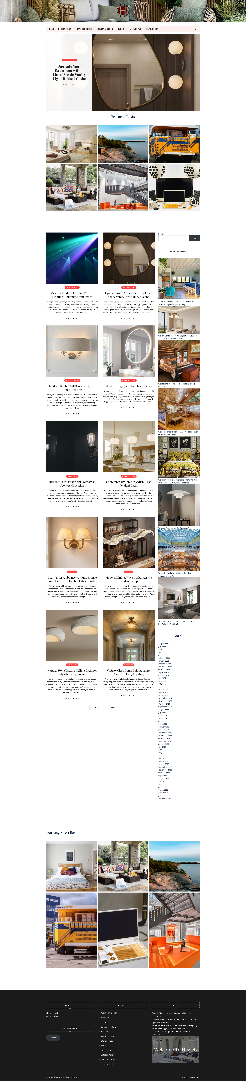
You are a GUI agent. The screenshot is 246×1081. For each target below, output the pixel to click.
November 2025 (165, 666)
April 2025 (162, 686)
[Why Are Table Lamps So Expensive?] (179, 505)
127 (107, 708)
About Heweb (136, 29)
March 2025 (163, 689)
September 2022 (165, 775)
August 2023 (163, 744)
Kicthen (128, 572)
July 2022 (162, 781)
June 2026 (162, 649)
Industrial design (105, 29)
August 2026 (163, 643)
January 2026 (163, 661)
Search (161, 234)
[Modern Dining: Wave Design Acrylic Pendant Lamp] (129, 542)
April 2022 (162, 787)
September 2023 (165, 741)
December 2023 (165, 732)
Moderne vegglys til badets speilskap (128, 386)
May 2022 (162, 784)
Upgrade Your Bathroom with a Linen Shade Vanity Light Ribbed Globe (128, 295)
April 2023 (162, 755)
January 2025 (163, 695)
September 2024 (165, 706)
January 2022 (163, 795)
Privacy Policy (152, 29)
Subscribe (53, 1037)
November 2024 (165, 701)
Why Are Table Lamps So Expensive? (173, 528)
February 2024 (164, 727)
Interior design (64, 29)
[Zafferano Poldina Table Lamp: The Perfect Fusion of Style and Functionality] (179, 279)
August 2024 (163, 709)
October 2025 (164, 669)
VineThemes (195, 1077)
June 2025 (162, 681)
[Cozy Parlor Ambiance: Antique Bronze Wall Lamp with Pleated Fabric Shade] (72, 542)
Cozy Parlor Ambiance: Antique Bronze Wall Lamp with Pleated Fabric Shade (72, 579)
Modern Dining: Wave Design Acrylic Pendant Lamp (128, 579)
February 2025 (164, 692)
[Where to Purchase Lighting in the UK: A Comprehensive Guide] (179, 550)
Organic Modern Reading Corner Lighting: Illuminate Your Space (72, 295)
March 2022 (163, 790)
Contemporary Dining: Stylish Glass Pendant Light (128, 483)
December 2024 (165, 698)
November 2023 (165, 735)
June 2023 (162, 749)
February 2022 (164, 793)
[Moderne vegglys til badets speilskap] (129, 351)
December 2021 (165, 798)
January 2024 (163, 729)
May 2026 (162, 652)
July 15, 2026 (69, 82)
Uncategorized (72, 287)
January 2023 (163, 764)
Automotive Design (109, 1013)
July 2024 (162, 712)
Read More (72, 318)
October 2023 (164, 738)
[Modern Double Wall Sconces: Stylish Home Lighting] (72, 351)
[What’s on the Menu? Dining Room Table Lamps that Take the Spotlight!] (179, 598)
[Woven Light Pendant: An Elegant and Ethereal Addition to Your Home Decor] (179, 320)
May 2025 (162, 684)
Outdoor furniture (108, 1059)
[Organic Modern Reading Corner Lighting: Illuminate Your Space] (72, 258)
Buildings (122, 29)
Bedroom (72, 572)
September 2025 (165, 672)
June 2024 (162, 715)
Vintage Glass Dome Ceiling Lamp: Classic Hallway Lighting (128, 672)
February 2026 (164, 658)
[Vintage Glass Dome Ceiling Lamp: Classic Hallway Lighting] (129, 635)
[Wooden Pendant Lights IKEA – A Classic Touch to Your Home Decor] (179, 409)
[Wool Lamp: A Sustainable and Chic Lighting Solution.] (179, 361)
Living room (72, 476)
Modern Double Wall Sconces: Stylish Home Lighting (69, 72)
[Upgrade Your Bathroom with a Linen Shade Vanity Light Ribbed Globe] (129, 258)
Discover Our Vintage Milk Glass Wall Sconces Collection (72, 483)
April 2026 (162, 655)
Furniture (128, 665)
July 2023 (162, 747)
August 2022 (163, 778)
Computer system (108, 1027)
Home (51, 29)
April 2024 (162, 721)
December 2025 (165, 663)
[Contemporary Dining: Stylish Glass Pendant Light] (129, 446)
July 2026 (162, 646)
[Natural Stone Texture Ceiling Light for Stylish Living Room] (72, 635)
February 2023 (164, 761)
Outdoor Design (84, 29)
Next (113, 708)
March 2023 (163, 758)
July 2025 (162, 678)
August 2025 (163, 675)
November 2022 (165, 770)
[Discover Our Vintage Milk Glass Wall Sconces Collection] (72, 446)
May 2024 (162, 718)
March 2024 (163, 724)
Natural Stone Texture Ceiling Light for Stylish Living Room (72, 672)
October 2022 (164, 772)
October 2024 (164, 704)
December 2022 (165, 767)
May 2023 (162, 752)
